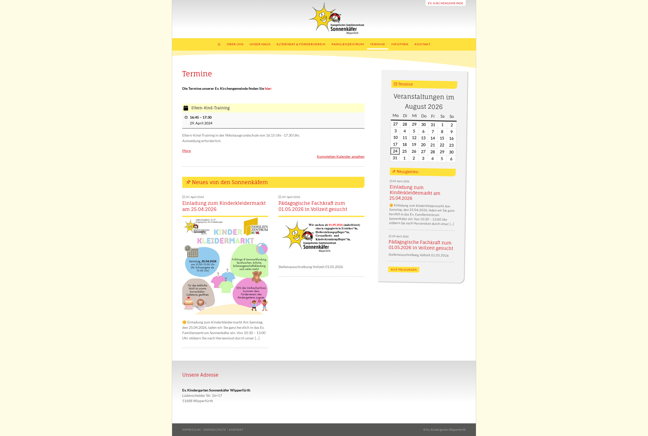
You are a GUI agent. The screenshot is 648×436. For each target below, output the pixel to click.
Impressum (191, 429)
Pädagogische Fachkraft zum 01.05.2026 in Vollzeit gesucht (312, 206)
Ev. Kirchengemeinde (445, 3)
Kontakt (423, 44)
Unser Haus (260, 44)
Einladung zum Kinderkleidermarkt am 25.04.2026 (414, 192)
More (186, 150)
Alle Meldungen (404, 269)
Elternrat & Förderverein (301, 44)
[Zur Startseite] (324, 33)
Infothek (400, 44)
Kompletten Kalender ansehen (340, 156)
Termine (377, 44)
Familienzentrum (348, 44)
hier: (268, 88)
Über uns (235, 44)
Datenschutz (215, 429)
